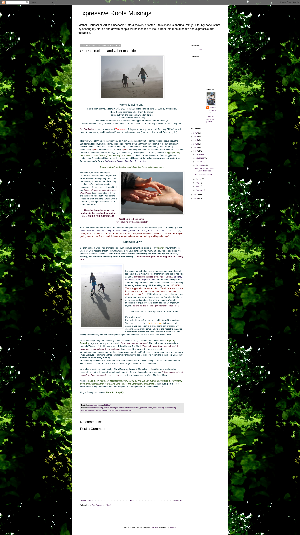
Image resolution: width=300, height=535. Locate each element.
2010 (195, 198)
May (198, 186)
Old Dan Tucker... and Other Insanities (204, 169)
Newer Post (86, 500)
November (200, 158)
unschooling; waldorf (126, 410)
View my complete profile (210, 119)
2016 (195, 136)
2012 (195, 151)
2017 (195, 133)
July (198, 183)
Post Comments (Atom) (101, 505)
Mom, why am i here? (204, 174)
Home (132, 500)
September (200, 165)
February (200, 190)
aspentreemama (213, 110)
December (200, 154)
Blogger (173, 527)
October (199, 162)
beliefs (106, 408)
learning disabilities (88, 410)
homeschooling (170, 408)
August (199, 179)
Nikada (155, 527)
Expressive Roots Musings (114, 13)
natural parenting (102, 410)
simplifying (114, 410)
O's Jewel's (197, 49)
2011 (195, 195)
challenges (114, 408)
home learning (158, 408)
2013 (195, 147)
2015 (195, 140)
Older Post (178, 500)
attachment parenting (95, 408)
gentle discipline (146, 408)
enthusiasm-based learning (129, 408)
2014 (195, 144)
